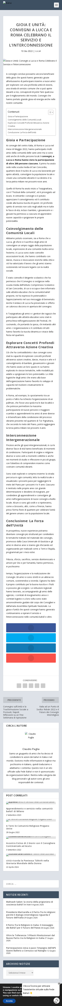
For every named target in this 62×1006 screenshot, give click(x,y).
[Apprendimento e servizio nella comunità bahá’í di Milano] (31, 803)
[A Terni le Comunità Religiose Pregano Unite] (31, 820)
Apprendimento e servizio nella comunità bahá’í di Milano (29, 810)
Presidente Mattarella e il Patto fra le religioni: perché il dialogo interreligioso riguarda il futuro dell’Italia (31, 915)
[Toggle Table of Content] (49, 112)
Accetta (9, 1001)
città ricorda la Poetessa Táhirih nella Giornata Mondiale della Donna (27, 862)
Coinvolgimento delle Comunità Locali (24, 119)
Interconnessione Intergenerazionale (25, 129)
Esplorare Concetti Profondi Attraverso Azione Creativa (28, 124)
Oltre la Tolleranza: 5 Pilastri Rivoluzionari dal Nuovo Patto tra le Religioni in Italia (30, 936)
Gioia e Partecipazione (18, 116)
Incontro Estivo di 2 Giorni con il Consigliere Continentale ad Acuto (30, 844)
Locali (38, 51)
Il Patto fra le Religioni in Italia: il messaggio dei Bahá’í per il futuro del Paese (29, 926)
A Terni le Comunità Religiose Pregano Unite (27, 827)
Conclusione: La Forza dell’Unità (22, 132)
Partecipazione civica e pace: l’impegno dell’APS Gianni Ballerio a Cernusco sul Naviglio (31, 949)
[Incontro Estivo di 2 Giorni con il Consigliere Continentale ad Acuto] (31, 837)
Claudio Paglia (31, 749)
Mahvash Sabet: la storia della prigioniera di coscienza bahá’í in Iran (29, 903)
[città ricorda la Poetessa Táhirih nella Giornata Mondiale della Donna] (31, 855)
